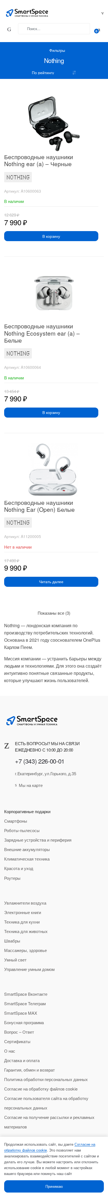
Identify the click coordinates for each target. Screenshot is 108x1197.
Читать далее (51, 581)
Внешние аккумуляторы (27, 849)
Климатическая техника (27, 859)
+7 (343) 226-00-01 (40, 761)
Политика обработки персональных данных (46, 1079)
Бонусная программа (24, 1022)
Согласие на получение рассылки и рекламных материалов (49, 1122)
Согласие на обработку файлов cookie (41, 1089)
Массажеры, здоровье (25, 950)
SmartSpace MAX (20, 1013)
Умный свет (15, 960)
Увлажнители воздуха (25, 903)
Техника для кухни (22, 922)
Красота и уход (18, 868)
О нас (9, 1051)
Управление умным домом (29, 969)
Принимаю (54, 1186)
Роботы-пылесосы (22, 830)
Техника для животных (26, 931)
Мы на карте (31, 785)
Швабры (12, 941)
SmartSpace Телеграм (25, 1003)
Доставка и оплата (22, 1060)
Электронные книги (22, 912)
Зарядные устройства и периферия (37, 840)
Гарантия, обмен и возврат (29, 1070)
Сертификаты (17, 1041)
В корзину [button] (51, 236)
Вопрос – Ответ (19, 1032)
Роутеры (12, 878)
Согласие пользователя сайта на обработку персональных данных (46, 1103)
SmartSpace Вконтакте (25, 994)
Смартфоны (15, 821)
